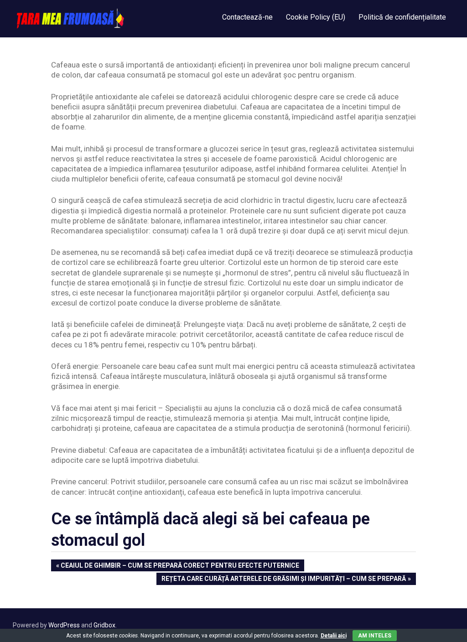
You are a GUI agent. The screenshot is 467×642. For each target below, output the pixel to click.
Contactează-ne (247, 17)
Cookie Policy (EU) (315, 17)
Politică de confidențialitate (402, 17)
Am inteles (374, 635)
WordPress (64, 625)
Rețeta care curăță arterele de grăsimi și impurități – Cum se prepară (283, 580)
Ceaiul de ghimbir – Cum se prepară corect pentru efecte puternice (179, 566)
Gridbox (104, 625)
